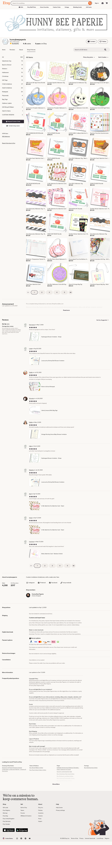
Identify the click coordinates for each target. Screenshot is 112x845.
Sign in (97, 3)
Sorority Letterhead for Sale (64, 771)
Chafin (31, 372)
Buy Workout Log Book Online (65, 776)
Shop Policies (31, 49)
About (21, 49)
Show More (56, 784)
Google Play (22, 830)
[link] (28, 292)
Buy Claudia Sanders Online (64, 780)
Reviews (12, 49)
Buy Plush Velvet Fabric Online (37, 770)
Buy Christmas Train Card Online (65, 774)
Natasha (31, 470)
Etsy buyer (32, 324)
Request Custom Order (13, 121)
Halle (30, 446)
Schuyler (31, 398)
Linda (30, 348)
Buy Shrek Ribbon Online (36, 767)
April (30, 494)
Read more (66, 310)
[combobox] (49, 3)
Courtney (31, 541)
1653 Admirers (6, 136)
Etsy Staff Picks (31, 7)
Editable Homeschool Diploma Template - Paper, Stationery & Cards (68, 768)
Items (3, 49)
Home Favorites (44, 7)
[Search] (90, 3)
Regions (107, 838)
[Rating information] (11, 44)
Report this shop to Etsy (8, 143)
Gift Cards (89, 7)
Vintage (67, 7)
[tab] (13, 57)
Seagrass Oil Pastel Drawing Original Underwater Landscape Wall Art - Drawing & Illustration (14, 769)
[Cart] (107, 3)
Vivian (30, 517)
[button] (91, 41)
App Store (9, 830)
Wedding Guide (77, 7)
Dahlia (30, 422)
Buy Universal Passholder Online (65, 778)
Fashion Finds (56, 7)
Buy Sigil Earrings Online (90, 767)
